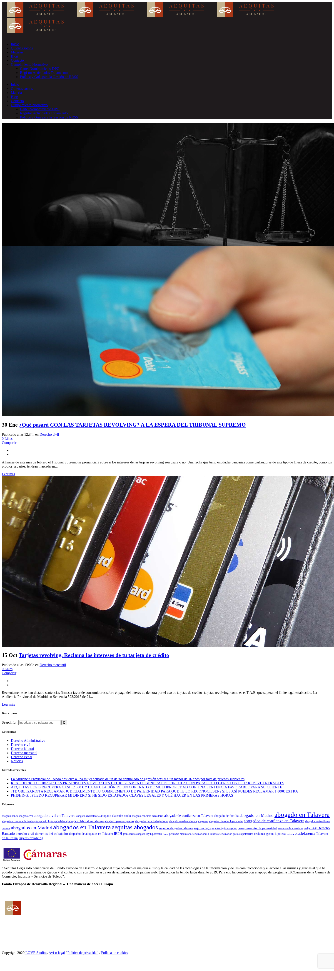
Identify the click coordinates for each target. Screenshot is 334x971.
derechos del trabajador (51, 833)
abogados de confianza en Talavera (274, 820)
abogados (203, 821)
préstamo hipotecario (180, 833)
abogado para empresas (119, 821)
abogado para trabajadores (151, 821)
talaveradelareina (301, 833)
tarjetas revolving (31, 838)
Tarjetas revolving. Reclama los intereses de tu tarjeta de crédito (94, 655)
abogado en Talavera (302, 814)
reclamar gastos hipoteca (270, 833)
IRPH (118, 833)
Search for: (9, 722)
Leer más (8, 474)
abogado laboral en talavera (86, 821)
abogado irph (42, 821)
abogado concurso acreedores (147, 816)
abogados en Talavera (82, 827)
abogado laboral (58, 821)
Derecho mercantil (53, 665)
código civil (310, 828)
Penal (165, 834)
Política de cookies (114, 953)
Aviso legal (57, 953)
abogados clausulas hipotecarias (226, 821)
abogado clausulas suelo (115, 816)
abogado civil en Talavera (54, 815)
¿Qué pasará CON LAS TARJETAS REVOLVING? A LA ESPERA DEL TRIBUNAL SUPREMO (132, 425)
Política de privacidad (82, 953)
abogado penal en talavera (183, 821)
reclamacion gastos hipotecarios (236, 833)
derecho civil (25, 833)
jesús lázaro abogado (134, 833)
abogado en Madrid (256, 815)
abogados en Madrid (31, 827)
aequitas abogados (135, 827)
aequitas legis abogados (224, 828)
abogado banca (10, 816)
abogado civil (26, 816)
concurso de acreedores (290, 828)
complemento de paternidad (257, 828)
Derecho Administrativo (28, 740)
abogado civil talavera (88, 816)
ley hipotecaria (154, 833)
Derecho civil (49, 434)
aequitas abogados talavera (176, 828)
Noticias (17, 761)
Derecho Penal (21, 757)
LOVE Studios (36, 953)
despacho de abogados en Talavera (91, 833)
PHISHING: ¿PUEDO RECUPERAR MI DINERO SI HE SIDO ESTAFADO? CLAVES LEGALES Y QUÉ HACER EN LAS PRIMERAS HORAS (122, 795)
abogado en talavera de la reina (18, 821)
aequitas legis (202, 828)
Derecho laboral (22, 749)
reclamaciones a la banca (205, 833)
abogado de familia (226, 816)
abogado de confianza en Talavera (188, 815)
